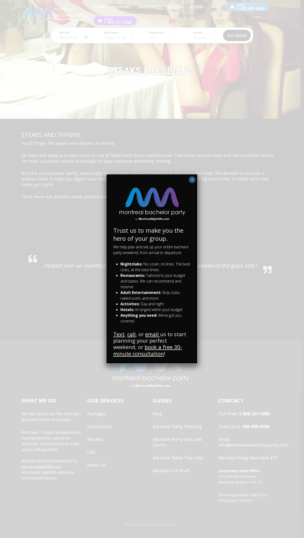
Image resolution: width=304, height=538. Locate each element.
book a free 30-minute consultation (147, 350)
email (152, 334)
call (131, 334)
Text (118, 334)
